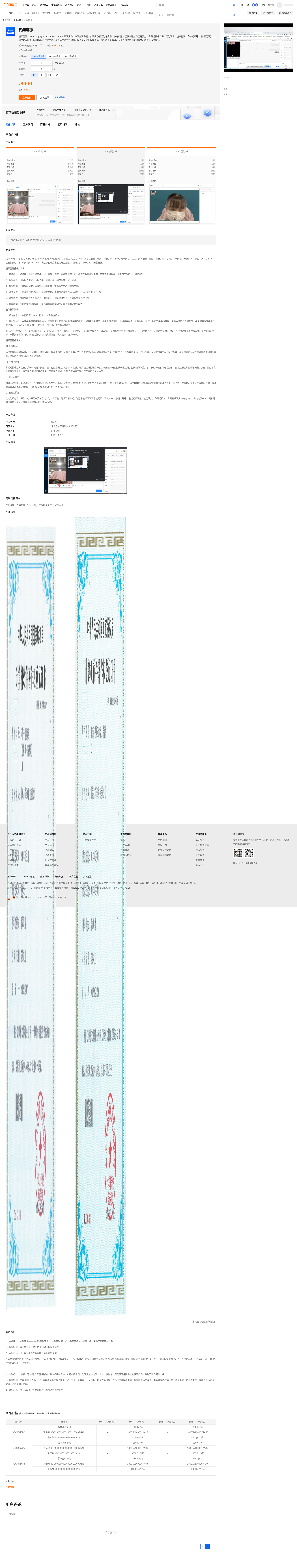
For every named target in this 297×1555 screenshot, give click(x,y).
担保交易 (41, 110)
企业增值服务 (202, 845)
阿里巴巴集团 (14, 882)
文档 (122, 840)
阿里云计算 (102, 882)
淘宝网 (25, 882)
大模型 (26, 4)
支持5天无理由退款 (82, 110)
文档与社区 (56, 4)
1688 (76, 882)
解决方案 (44, 4)
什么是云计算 (14, 840)
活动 (27, 13)
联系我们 (73, 876)
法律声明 (11, 876)
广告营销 (28, 20)
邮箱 (225, 94)
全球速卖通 (42, 882)
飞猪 (93, 882)
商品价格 (45, 124)
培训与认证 (126, 855)
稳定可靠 (11, 855)
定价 (79, 4)
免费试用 (35, 13)
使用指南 (62, 124)
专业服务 (107, 13)
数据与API (46, 13)
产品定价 (49, 855)
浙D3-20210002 (122, 888)
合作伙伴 (98, 4)
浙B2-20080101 (79, 888)
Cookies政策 (28, 876)
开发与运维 (125, 13)
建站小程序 (79, 13)
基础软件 (57, 13)
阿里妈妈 (84, 882)
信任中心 (200, 864)
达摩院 (163, 882)
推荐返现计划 (164, 855)
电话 (225, 89)
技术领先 (11, 850)
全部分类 (6, 20)
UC (130, 882)
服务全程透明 (59, 110)
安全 (116, 13)
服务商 (226, 78)
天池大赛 (124, 850)
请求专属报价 (60, 97)
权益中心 (69, 4)
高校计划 (162, 845)
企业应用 (68, 13)
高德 (125, 882)
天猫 (33, 882)
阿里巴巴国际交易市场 (61, 882)
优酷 (142, 882)
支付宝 (155, 882)
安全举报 (59, 876)
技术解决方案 (89, 840)
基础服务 (200, 840)
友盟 (136, 882)
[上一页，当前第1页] (202, 1546)
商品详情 (10, 124)
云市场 (87, 4)
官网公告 (200, 855)
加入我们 (87, 876)
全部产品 (49, 840)
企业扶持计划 (164, 850)
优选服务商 (104, 110)
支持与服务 (111, 4)
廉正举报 (44, 876)
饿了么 (192, 882)
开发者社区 (126, 845)
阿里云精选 (148, 13)
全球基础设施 (14, 845)
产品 (34, 4)
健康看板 (200, 859)
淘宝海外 (172, 882)
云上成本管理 (51, 864)
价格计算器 (50, 859)
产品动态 (49, 850)
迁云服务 (200, 850)
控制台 (271, 5)
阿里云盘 (183, 882)
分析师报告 (13, 864)
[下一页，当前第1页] (211, 1546)
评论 (77, 124)
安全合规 (11, 859)
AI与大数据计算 (93, 13)
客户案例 (28, 124)
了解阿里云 (125, 4)
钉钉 (148, 882)
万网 (119, 882)
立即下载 (10, 1487)
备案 (263, 5)
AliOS (113, 882)
